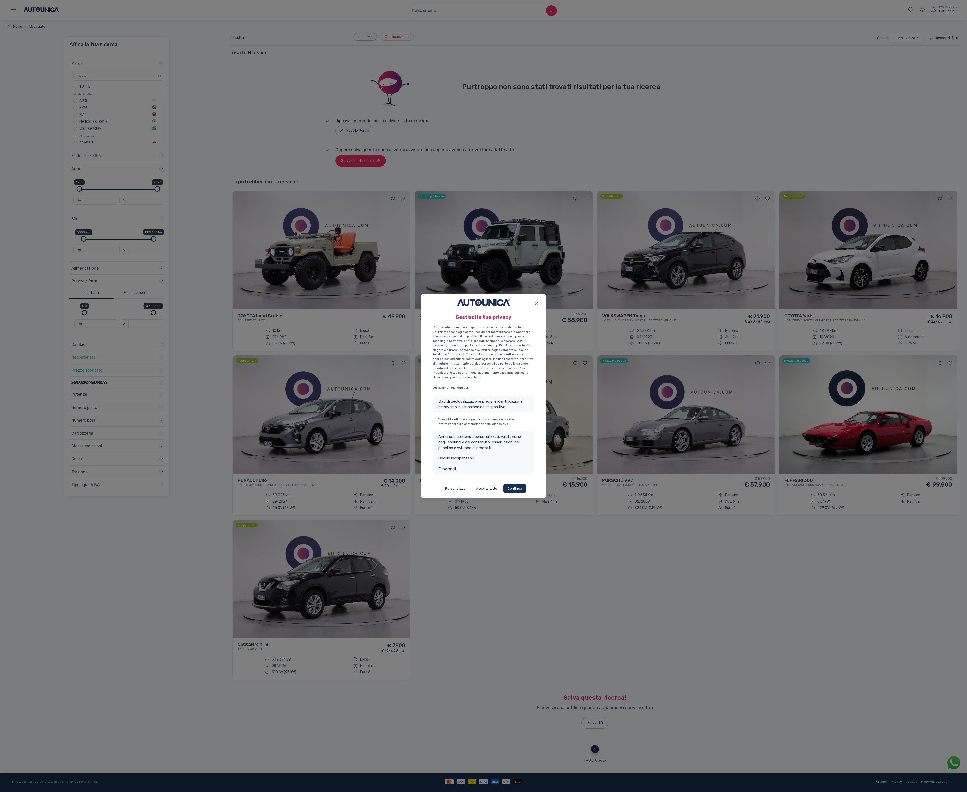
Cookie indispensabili (456, 458)
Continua (515, 488)
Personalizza (455, 488)
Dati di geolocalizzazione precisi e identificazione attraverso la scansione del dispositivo (480, 404)
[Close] (536, 302)
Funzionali (447, 469)
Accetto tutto (486, 488)
